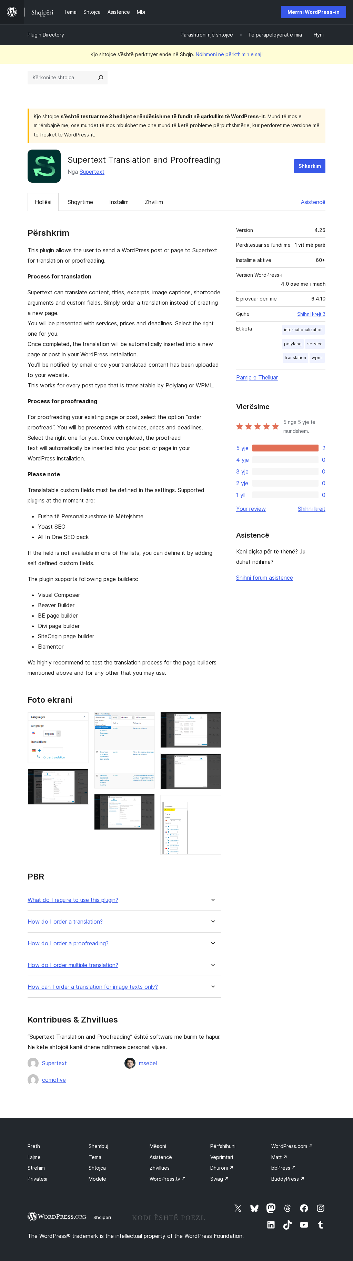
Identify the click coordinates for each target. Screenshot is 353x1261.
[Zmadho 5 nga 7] (212, 721)
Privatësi (37, 1179)
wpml (317, 357)
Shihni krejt (311, 508)
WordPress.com (292, 1146)
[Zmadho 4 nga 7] (145, 803)
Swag (219, 1179)
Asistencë (313, 202)
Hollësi (43, 202)
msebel (148, 1063)
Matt (279, 1157)
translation (295, 357)
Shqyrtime (80, 202)
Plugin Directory (46, 35)
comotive (54, 1079)
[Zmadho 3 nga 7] (145, 721)
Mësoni (158, 1146)
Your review (251, 508)
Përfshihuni (222, 1146)
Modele (97, 1179)
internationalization (303, 329)
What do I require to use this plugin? (73, 900)
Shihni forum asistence (264, 577)
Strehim (36, 1168)
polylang (293, 343)
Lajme (34, 1157)
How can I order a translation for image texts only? (93, 987)
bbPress (283, 1168)
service (315, 343)
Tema (95, 1157)
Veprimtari (221, 1157)
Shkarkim (310, 166)
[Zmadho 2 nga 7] (79, 778)
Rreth (34, 1146)
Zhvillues (160, 1168)
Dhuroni (222, 1168)
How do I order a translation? (65, 921)
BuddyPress (288, 1179)
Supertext (92, 171)
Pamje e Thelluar (257, 377)
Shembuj (98, 1146)
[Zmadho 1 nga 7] (79, 721)
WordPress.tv (168, 1179)
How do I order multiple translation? (73, 965)
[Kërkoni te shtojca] (101, 77)
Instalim (119, 202)
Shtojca (97, 1168)
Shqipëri (102, 1217)
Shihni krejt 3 (311, 314)
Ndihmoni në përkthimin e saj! (229, 54)
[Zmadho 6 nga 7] (212, 762)
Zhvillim (154, 202)
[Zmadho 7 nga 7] (212, 804)
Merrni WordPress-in (314, 12)
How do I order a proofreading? (68, 943)
